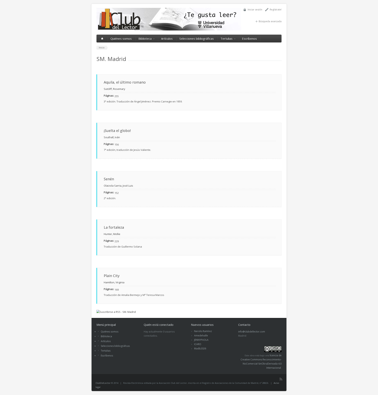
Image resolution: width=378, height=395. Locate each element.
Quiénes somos (121, 39)
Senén (109, 179)
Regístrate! (276, 9)
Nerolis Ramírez (203, 331)
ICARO (197, 344)
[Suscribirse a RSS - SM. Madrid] (116, 312)
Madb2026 (200, 348)
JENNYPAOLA (201, 340)
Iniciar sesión (255, 9)
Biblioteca (145, 39)
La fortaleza (114, 227)
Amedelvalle (201, 335)
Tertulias (226, 39)
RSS (281, 379)
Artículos (167, 39)
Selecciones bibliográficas (196, 39)
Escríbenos (249, 39)
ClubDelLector (103, 382)
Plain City (112, 275)
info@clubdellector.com (251, 331)
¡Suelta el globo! (117, 130)
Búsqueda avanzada (270, 21)
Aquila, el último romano (125, 82)
